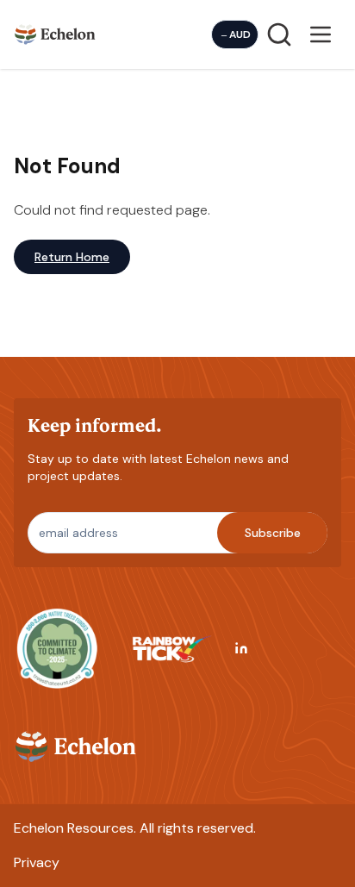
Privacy (36, 862)
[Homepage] (55, 34)
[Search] (279, 34)
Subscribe (273, 532)
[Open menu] (320, 34)
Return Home (71, 257)
